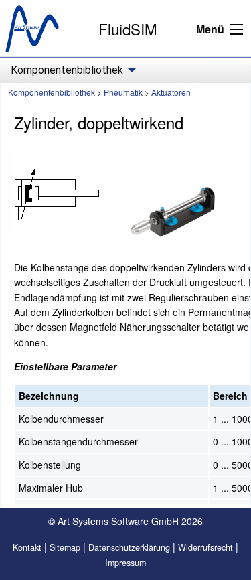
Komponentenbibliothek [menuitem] (67, 70)
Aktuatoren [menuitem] (171, 92)
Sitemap (65, 547)
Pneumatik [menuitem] (123, 92)
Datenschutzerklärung (129, 547)
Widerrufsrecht (205, 547)
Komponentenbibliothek (51, 92)
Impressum (125, 563)
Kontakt (27, 547)
